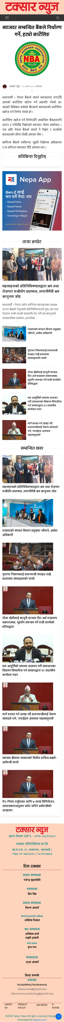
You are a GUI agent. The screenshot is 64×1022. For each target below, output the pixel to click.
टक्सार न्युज (14, 86)
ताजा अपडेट (32, 241)
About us (8, 1006)
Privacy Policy (22, 1006)
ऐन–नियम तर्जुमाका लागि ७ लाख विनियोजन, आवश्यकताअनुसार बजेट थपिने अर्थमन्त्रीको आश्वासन (28, 806)
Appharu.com (40, 1020)
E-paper (55, 1006)
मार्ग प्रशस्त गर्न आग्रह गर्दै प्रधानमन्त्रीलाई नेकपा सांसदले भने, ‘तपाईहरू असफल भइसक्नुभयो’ (43, 429)
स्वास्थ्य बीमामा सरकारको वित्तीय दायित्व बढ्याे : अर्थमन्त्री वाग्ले (29, 760)
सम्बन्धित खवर (32, 448)
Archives (41, 1005)
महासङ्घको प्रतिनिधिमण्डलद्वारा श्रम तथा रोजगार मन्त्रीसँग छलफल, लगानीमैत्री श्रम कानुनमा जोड (30, 291)
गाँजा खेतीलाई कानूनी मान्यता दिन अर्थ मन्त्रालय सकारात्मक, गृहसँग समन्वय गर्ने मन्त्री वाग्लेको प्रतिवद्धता (44, 378)
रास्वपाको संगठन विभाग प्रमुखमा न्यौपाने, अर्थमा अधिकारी (44, 331)
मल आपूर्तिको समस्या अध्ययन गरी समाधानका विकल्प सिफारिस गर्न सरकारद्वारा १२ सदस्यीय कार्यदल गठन (45, 403)
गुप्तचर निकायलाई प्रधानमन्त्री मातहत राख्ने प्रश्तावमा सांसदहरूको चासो (42, 354)
